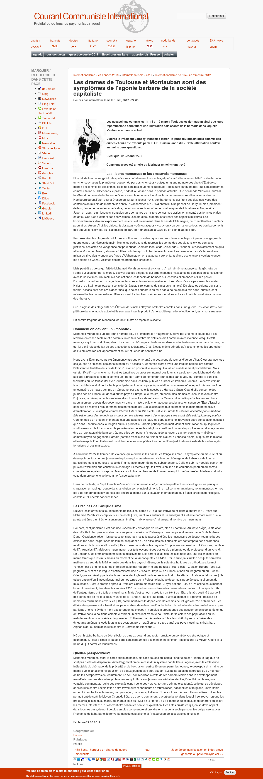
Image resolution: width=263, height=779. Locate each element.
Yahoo (46, 163)
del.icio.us (48, 89)
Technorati (48, 118)
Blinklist (47, 123)
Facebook (48, 203)
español (131, 40)
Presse (155, 54)
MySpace (48, 218)
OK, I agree (216, 772)
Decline (230, 772)
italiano (93, 40)
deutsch (74, 40)
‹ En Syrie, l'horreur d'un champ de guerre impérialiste (101, 751)
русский (36, 46)
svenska (111, 40)
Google (47, 208)
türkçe (149, 40)
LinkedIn (47, 213)
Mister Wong (50, 133)
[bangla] (164, 46)
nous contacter (55, 54)
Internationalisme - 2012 (137, 75)
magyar (191, 46)
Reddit (46, 178)
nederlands (168, 40)
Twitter (46, 188)
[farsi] (72, 46)
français (55, 40)
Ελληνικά (216, 40)
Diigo (45, 198)
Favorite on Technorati (47, 111)
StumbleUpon (51, 148)
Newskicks (49, 99)
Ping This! (48, 104)
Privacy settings (131, 765)
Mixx (45, 138)
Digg (45, 94)
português (193, 40)
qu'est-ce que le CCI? (83, 54)
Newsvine (48, 143)
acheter (169, 54)
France (77, 735)
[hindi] (54, 46)
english (35, 40)
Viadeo (46, 153)
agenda (37, 54)
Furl (44, 128)
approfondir (140, 54)
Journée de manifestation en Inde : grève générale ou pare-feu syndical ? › (197, 751)
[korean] (92, 46)
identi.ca (47, 168)
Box (44, 193)
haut (147, 749)
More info (115, 776)
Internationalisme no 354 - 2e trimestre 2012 (183, 75)
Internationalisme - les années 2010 (96, 75)
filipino (130, 46)
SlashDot (48, 183)
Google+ (47, 173)
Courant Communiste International (91, 15)
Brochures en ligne (115, 54)
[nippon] (110, 46)
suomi (213, 46)
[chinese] (149, 46)
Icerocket (48, 158)
